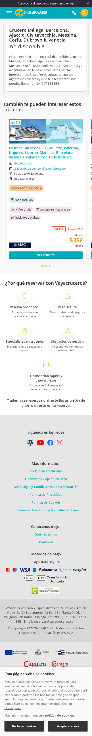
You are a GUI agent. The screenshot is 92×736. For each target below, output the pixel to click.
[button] (42, 266)
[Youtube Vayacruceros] (40, 444)
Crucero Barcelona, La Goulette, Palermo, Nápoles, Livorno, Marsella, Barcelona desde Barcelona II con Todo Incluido (44, 153)
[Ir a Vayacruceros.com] (31, 12)
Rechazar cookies (24, 726)
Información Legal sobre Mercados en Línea (46, 510)
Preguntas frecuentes (46, 471)
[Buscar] (84, 13)
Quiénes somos (46, 534)
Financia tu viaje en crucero (46, 479)
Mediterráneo (22, 163)
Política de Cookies (46, 502)
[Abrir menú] (9, 12)
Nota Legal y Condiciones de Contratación (46, 487)
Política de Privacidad (46, 494)
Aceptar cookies (68, 726)
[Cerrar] (88, 3)
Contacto (46, 542)
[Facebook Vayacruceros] (50, 444)
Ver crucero (46, 255)
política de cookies (59, 715)
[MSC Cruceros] (28, 245)
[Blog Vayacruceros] (30, 444)
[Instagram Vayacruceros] (60, 444)
